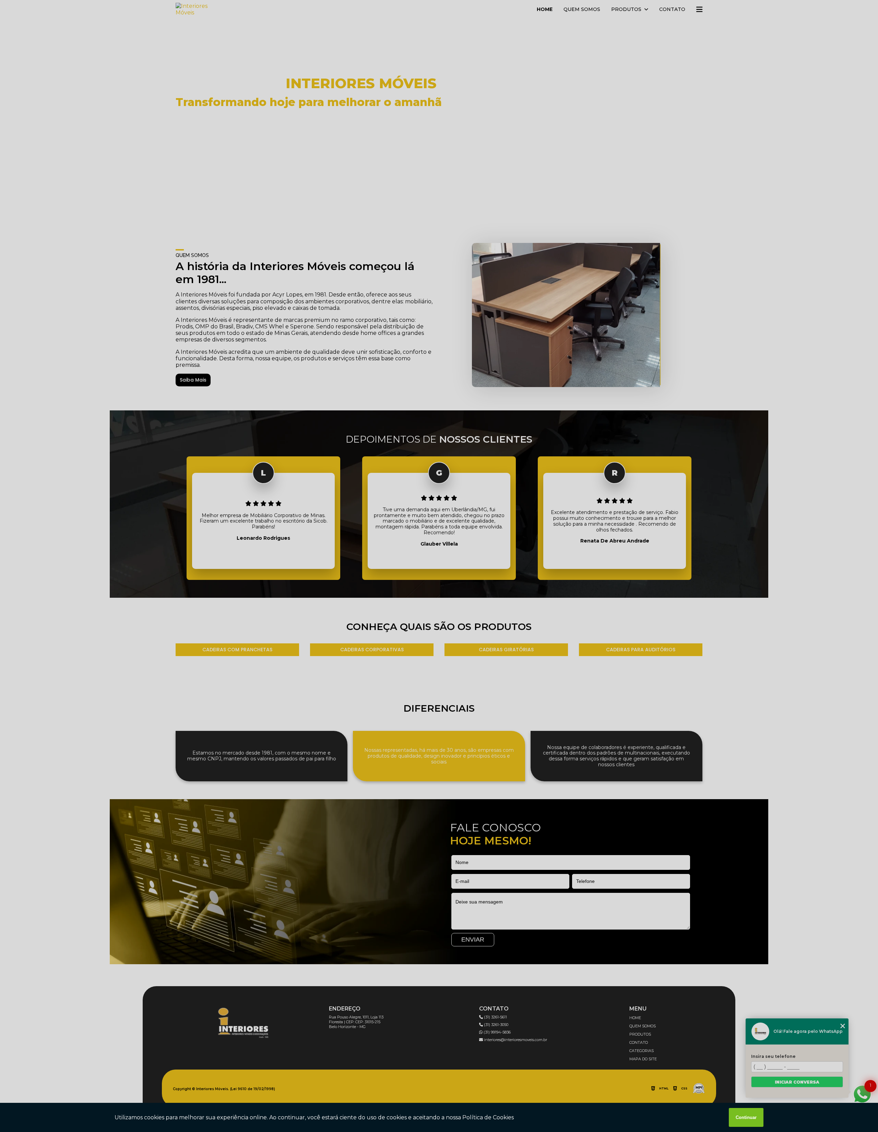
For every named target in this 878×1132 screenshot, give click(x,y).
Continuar (746, 1117)
